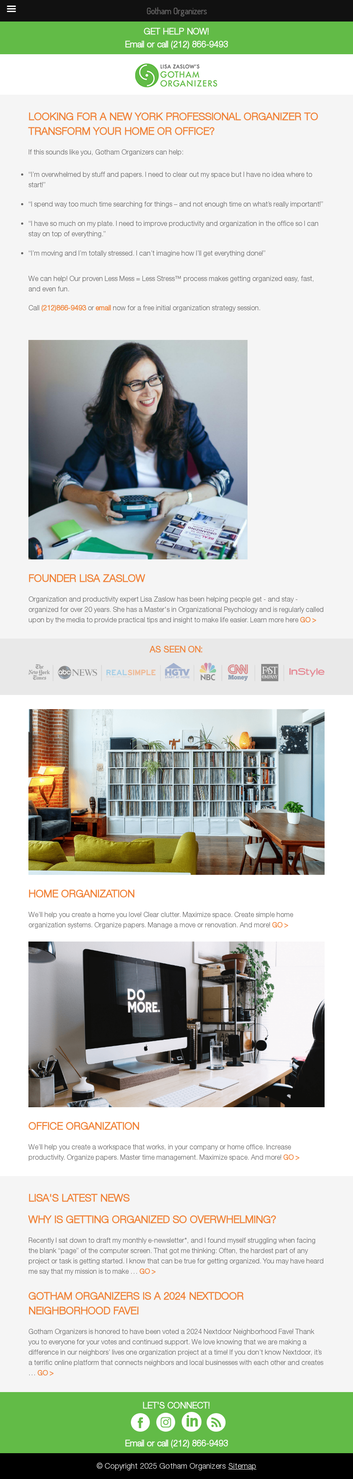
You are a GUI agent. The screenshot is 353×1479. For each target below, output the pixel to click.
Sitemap (242, 1465)
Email (134, 44)
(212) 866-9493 (199, 44)
